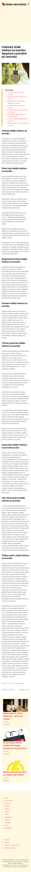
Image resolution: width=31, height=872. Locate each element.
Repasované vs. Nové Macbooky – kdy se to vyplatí (13, 716)
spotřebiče (26, 689)
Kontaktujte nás (20, 683)
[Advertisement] (15, 22)
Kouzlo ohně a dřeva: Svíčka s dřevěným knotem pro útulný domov (15, 745)
